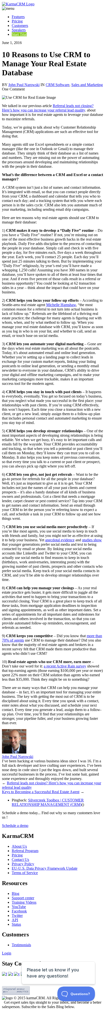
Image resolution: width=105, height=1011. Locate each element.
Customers (20, 25)
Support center (23, 898)
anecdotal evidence (59, 540)
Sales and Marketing (87, 85)
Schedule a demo (15, 825)
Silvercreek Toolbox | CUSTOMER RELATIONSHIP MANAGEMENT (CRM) (48, 802)
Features (18, 17)
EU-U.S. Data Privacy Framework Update (44, 868)
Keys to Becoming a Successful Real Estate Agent (40, 792)
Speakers (19, 30)
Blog (15, 893)
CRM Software (57, 85)
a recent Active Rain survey (65, 666)
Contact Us (20, 859)
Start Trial (19, 34)
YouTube (19, 907)
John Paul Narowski (24, 85)
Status (16, 924)
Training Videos (24, 902)
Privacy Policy (23, 864)
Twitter (17, 915)
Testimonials (21, 945)
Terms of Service (25, 873)
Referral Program (25, 851)
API (15, 920)
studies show (92, 540)
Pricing (17, 21)
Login (6, 953)
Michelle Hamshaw (61, 305)
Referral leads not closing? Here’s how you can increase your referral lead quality (48, 108)
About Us (19, 846)
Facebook (19, 911)
